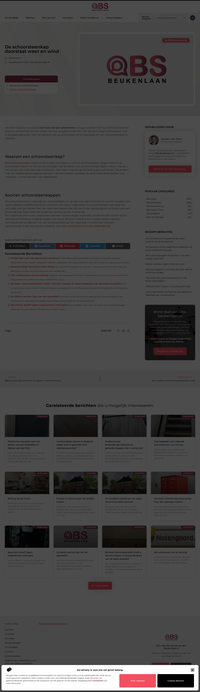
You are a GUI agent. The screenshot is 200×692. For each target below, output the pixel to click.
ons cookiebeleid (95, 681)
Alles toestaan (138, 681)
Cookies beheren (175, 681)
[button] (192, 670)
